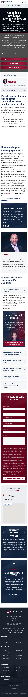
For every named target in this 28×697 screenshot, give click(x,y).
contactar (9, 193)
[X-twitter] (9, 270)
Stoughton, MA (6, 658)
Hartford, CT (18, 670)
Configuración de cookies (14, 685)
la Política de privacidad (11, 472)
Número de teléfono (8, 423)
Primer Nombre (7, 406)
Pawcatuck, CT (19, 667)
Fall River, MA (6, 650)
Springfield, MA (19, 650)
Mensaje (5, 435)
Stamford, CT (6, 673)
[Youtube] (15, 270)
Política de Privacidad (14, 691)
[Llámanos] (23, 2)
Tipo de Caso (6, 429)
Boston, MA (5, 655)
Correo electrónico (7, 417)
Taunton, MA (18, 658)
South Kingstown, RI (20, 640)
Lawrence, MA (19, 655)
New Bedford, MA (6, 653)
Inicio (4, 74)
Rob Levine (12, 82)
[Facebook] (3, 270)
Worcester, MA (19, 653)
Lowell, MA (5, 661)
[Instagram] (6, 270)
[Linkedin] (12, 270)
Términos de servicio (14, 688)
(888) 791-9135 (8, 499)
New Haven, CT (6, 667)
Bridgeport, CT (6, 670)
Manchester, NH (6, 679)
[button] (25, 2)
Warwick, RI (18, 642)
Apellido (5, 412)
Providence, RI (6, 640)
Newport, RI (5, 642)
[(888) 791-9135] (3, 500)
